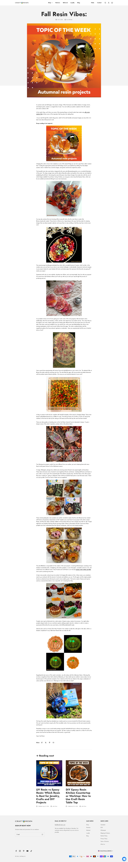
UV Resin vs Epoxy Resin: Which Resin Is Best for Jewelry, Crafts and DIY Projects (48, 796)
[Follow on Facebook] (16, 851)
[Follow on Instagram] (20, 851)
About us (103, 844)
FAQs (92, 3)
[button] (124, 859)
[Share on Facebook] (41, 742)
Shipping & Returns (105, 833)
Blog (78, 3)
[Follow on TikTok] (31, 851)
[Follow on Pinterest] (24, 851)
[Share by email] (53, 742)
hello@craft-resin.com (60, 825)
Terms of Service (105, 841)
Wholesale (103, 830)
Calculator (103, 825)
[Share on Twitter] (45, 742)
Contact (99, 3)
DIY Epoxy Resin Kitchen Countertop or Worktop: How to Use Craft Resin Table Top (78, 796)
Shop (49, 3)
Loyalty (72, 3)
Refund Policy (104, 836)
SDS (102, 827)
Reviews (57, 3)
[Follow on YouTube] (27, 851)
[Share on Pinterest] (49, 742)
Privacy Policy (104, 839)
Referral (65, 3)
